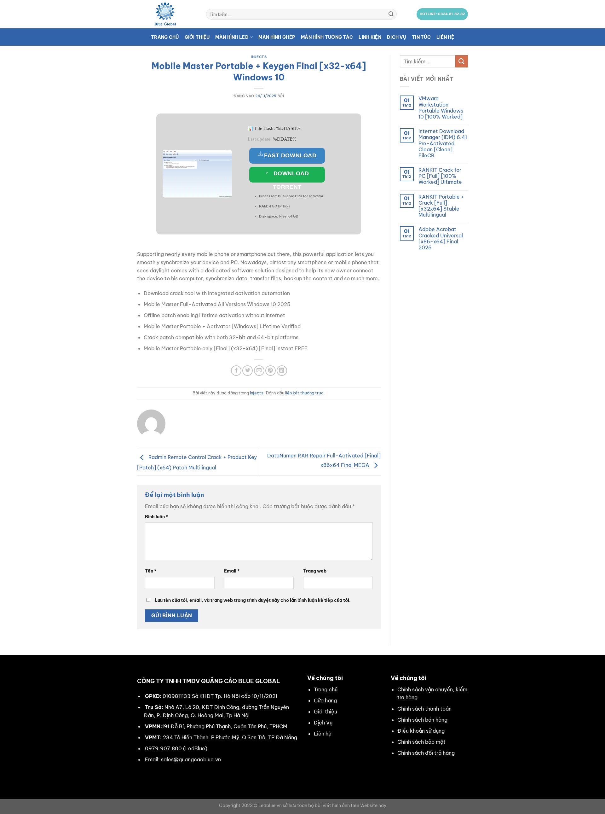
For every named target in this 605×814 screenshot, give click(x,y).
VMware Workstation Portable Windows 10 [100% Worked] (440, 108)
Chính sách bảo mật (421, 742)
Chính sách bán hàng (422, 720)
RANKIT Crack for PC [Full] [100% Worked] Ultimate (440, 176)
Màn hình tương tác (327, 37)
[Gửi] (391, 14)
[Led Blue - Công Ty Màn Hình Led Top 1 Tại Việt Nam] (167, 14)
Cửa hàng (325, 700)
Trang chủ (165, 37)
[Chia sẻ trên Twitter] (247, 370)
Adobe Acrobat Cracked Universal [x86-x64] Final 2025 (440, 238)
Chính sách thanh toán (424, 709)
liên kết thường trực (304, 392)
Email (231, 571)
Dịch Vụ (323, 722)
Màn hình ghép (276, 37)
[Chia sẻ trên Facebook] (236, 370)
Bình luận (156, 517)
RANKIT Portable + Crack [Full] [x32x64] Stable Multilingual (441, 206)
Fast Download (290, 155)
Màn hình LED (231, 37)
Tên (150, 571)
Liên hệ (445, 37)
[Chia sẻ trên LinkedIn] (282, 370)
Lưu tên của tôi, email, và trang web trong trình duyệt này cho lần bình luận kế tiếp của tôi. (253, 600)
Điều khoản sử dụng (421, 731)
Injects (259, 57)
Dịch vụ (396, 37)
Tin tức (421, 37)
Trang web (314, 571)
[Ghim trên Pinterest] (270, 370)
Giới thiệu (197, 37)
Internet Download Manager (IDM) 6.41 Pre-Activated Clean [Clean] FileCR (442, 143)
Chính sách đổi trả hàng (426, 753)
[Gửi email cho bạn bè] (259, 370)
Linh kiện (370, 37)
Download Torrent (290, 176)
